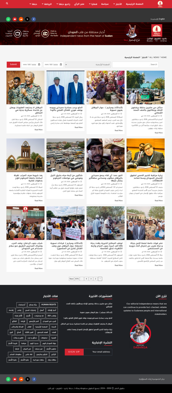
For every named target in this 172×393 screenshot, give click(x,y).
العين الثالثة (29, 332)
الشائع (14, 321)
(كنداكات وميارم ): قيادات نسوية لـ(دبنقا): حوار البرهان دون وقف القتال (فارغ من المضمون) (66, 245)
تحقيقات (44, 337)
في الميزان (27, 348)
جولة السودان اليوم (49, 343)
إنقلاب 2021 (52, 315)
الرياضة (48, 4)
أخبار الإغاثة (52, 310)
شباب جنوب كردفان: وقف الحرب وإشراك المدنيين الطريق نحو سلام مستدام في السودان (25, 245)
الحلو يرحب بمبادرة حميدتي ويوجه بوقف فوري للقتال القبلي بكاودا (66, 109)
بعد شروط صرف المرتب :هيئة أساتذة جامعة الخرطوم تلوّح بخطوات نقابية (28, 178)
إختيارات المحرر (30, 310)
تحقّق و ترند (32, 337)
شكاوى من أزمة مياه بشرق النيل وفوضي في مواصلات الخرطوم (66, 176)
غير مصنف (38, 348)
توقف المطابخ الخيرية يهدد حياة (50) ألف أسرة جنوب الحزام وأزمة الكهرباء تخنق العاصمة (106, 245)
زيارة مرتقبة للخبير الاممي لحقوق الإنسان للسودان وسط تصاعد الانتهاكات (146, 178)
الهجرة (53, 337)
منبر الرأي (79, 4)
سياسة (105, 4)
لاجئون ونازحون (41, 354)
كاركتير (53, 354)
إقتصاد (11, 310)
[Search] (7, 3)
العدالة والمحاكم (17, 326)
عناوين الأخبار (51, 348)
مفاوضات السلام (15, 354)
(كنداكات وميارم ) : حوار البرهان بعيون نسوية (107, 109)
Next (72, 279)
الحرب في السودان (49, 321)
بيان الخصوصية (158, 379)
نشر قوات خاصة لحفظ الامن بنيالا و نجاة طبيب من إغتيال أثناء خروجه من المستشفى (146, 245)
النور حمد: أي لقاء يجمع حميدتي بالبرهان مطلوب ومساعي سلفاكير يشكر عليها (106, 178)
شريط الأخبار (12, 343)
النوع (11, 332)
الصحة (53, 326)
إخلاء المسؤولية (145, 379)
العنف (54, 332)
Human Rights (48, 304)
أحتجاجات (21, 304)
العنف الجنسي (42, 332)
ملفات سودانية (38, 360)
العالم (29, 326)
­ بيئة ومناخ (33, 304)
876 (77, 279)
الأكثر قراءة (18, 315)
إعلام (19, 310)
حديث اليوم (34, 343)
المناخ (19, 332)
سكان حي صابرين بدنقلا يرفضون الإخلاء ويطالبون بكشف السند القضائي (147, 110)
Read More (159, 133)
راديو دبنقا (64, 4)
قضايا (94, 4)
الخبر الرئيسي (34, 321)
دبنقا (34, 4)
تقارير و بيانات (18, 337)
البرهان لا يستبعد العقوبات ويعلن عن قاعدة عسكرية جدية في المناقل (26, 110)
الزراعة (23, 321)
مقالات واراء (52, 360)
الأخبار (119, 4)
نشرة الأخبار (25, 360)
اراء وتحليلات (39, 315)
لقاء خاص (28, 354)
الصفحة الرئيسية (134, 4)
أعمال (42, 310)
